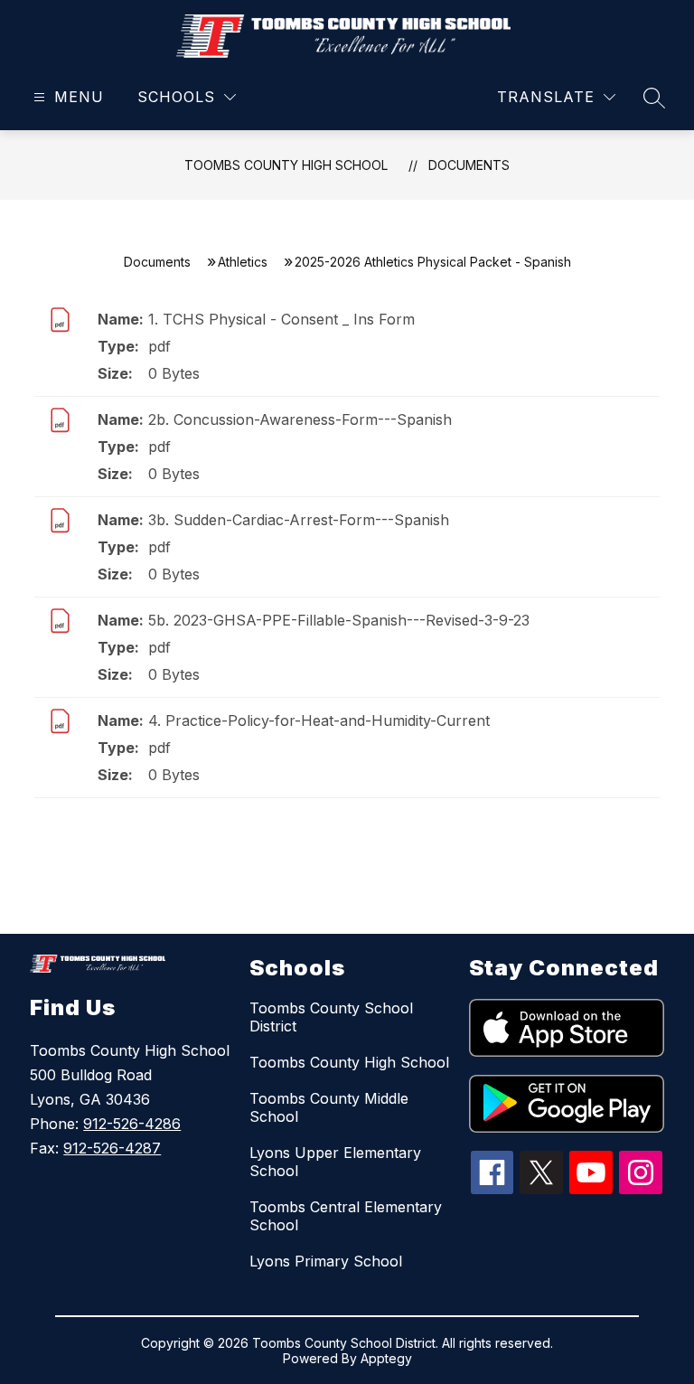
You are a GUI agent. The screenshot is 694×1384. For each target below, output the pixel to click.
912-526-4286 (132, 1124)
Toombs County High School (286, 165)
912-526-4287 (112, 1148)
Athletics (242, 261)
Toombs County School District (331, 1017)
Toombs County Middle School (328, 1107)
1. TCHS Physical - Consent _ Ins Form (281, 319)
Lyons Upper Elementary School (335, 1162)
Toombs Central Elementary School (345, 1216)
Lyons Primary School (325, 1261)
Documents (469, 165)
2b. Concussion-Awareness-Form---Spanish (300, 419)
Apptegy (386, 1358)
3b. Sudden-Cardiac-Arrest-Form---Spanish (298, 520)
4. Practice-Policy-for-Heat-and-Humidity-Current (319, 720)
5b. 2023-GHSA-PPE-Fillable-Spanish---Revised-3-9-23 (339, 620)
